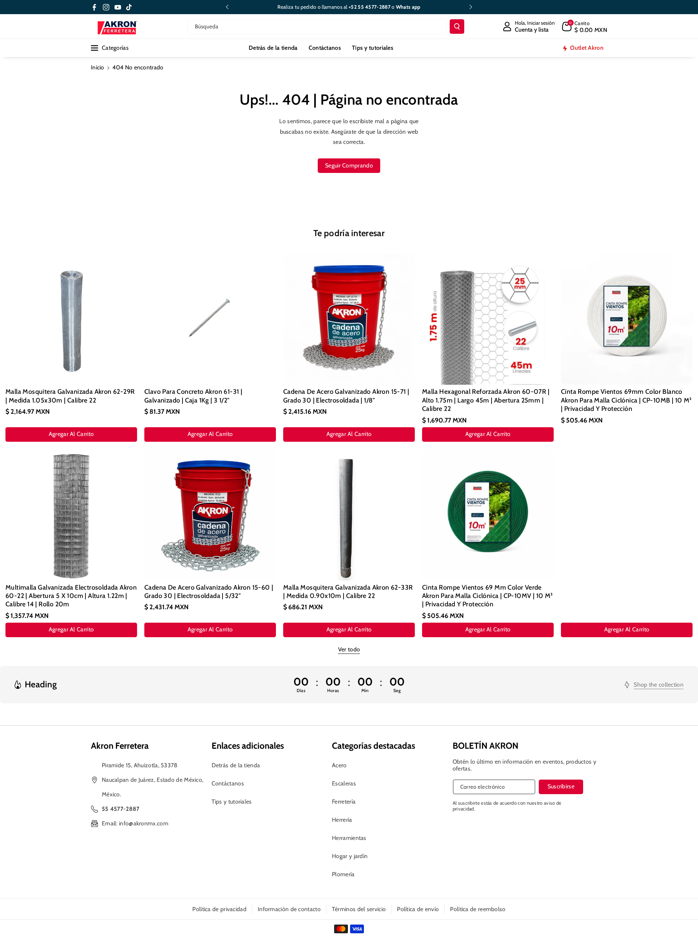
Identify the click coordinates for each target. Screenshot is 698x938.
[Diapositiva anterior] (227, 7)
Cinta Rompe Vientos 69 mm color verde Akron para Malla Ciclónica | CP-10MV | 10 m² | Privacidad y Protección (487, 596)
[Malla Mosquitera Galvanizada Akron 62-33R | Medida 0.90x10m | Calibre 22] (349, 515)
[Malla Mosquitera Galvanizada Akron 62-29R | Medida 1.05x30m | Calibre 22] (71, 319)
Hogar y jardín (350, 856)
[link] (654, 685)
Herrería (342, 819)
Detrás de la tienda (236, 765)
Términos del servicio (359, 909)
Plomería (343, 874)
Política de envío (418, 909)
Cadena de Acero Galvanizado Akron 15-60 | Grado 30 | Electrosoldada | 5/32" (208, 591)
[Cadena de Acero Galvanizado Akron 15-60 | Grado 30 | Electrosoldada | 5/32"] (210, 515)
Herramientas (349, 837)
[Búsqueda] (457, 26)
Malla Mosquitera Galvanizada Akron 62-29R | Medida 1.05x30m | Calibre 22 (70, 396)
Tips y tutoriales (232, 801)
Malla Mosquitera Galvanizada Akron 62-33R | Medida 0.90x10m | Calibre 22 (348, 591)
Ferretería (344, 801)
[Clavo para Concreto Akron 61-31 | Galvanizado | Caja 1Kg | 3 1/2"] (210, 319)
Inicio (97, 67)
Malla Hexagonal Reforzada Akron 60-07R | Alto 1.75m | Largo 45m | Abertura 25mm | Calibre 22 (485, 400)
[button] (584, 27)
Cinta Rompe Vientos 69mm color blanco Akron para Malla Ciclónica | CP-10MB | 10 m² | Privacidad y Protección (626, 400)
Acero (339, 765)
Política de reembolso (477, 909)
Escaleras (344, 783)
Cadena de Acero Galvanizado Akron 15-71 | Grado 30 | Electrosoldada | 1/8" (346, 396)
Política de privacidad (219, 909)
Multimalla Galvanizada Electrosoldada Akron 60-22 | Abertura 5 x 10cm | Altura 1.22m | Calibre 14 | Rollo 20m (71, 596)
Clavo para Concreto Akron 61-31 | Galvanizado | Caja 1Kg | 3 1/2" (193, 396)
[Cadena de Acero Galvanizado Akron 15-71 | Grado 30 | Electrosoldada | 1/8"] (349, 319)
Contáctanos (228, 783)
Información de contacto (289, 909)
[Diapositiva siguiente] (471, 7)
